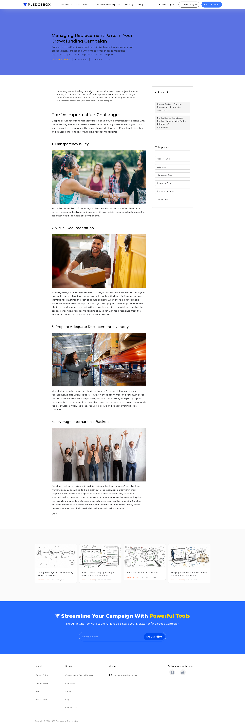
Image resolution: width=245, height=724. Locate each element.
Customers (83, 4)
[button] (66, 4)
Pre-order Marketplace (107, 4)
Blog (141, 4)
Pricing (129, 4)
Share (55, 513)
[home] (37, 4)
